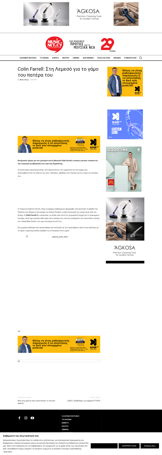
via (19, 331)
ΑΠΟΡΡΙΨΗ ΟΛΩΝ (129, 446)
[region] (81, 443)
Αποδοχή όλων (150, 446)
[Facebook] (19, 418)
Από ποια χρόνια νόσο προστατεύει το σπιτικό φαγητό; (36, 402)
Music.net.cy (24, 80)
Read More (8, 451)
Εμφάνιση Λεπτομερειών (104, 446)
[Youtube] (32, 418)
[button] (140, 58)
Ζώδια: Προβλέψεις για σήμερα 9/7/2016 (83, 401)
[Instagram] (26, 418)
